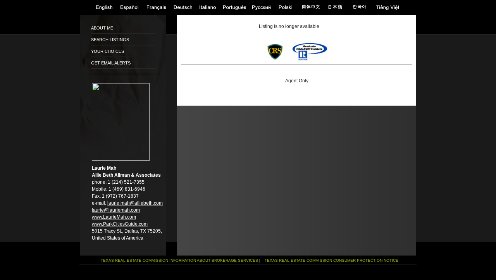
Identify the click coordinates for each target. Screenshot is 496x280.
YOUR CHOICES (107, 51)
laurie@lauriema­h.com (116, 210)
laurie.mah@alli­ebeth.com (135, 203)
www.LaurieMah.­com (114, 217)
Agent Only (296, 80)
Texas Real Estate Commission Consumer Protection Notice (331, 260)
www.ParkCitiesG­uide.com (120, 224)
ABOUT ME (102, 28)
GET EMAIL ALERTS (111, 63)
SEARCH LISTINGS (110, 39)
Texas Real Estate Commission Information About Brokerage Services (179, 260)
